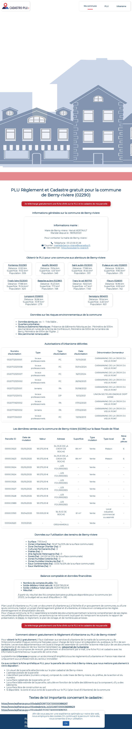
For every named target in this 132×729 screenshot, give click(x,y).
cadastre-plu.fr (9, 649)
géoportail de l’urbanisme (75, 647)
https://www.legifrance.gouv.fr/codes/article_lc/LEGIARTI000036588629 (38, 707)
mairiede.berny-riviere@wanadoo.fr (72, 245)
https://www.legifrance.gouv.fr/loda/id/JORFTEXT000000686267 (34, 703)
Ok (66, 723)
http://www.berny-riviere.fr (75, 248)
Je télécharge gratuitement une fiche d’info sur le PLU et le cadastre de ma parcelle (66, 204)
